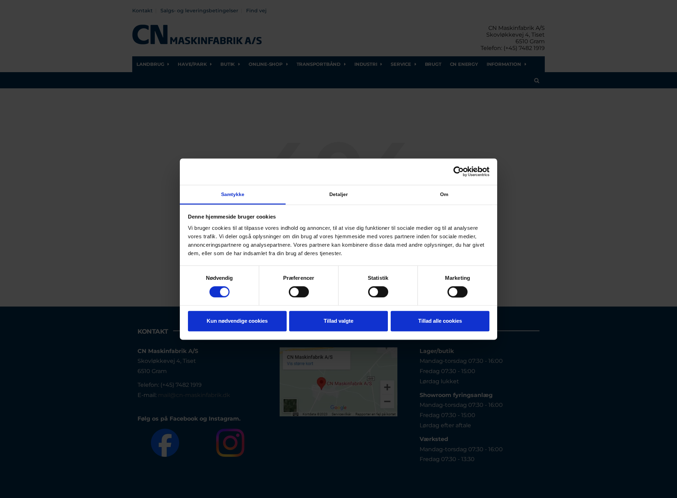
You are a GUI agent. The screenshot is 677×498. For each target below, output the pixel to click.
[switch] (299, 291)
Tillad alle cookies (440, 321)
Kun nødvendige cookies (237, 321)
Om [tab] (444, 194)
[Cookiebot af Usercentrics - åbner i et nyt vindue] (458, 171)
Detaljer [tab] (338, 194)
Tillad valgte (338, 321)
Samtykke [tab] (233, 194)
